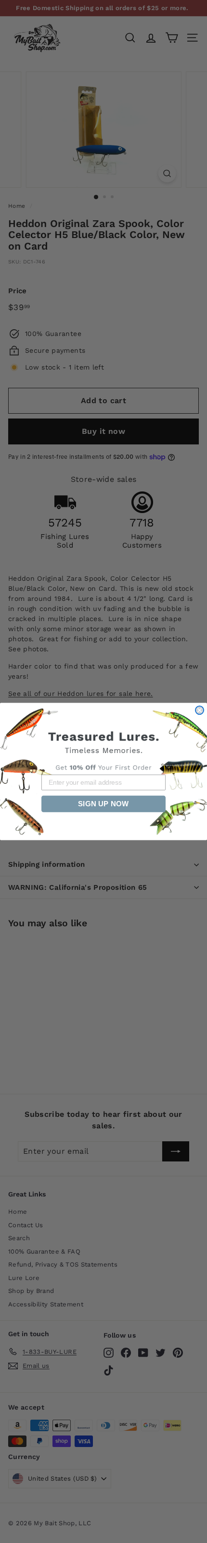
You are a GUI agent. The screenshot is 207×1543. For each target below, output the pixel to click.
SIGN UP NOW (103, 804)
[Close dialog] (199, 710)
